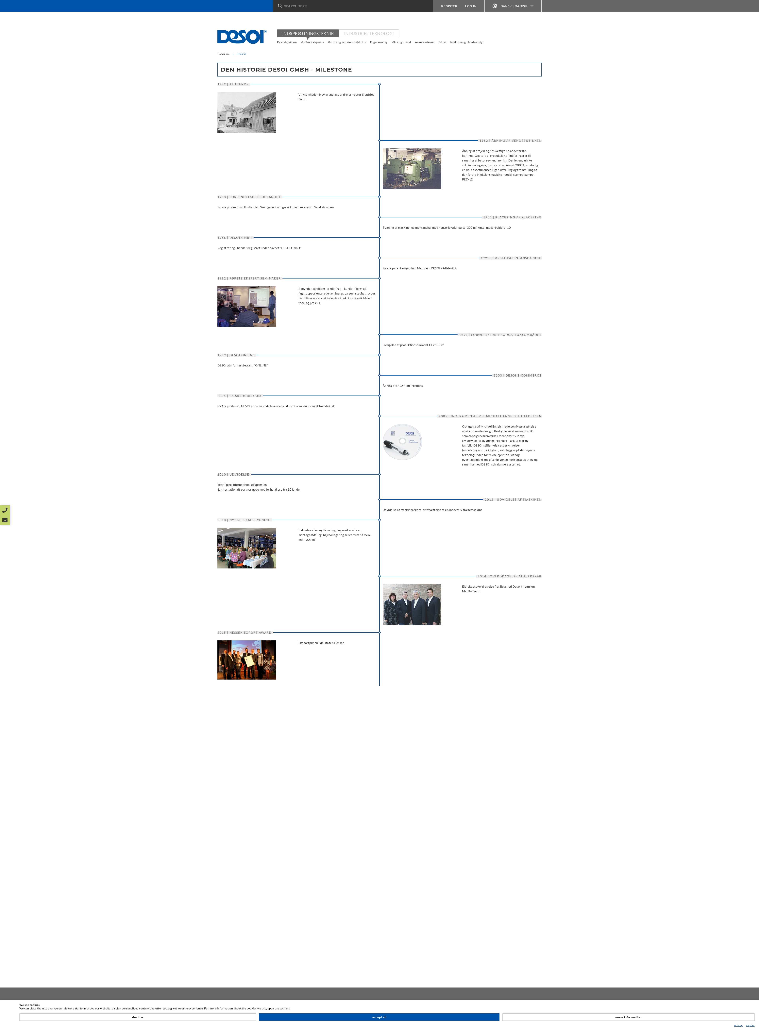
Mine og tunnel (401, 42)
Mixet (442, 42)
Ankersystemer (425, 42)
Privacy (738, 1025)
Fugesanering (378, 42)
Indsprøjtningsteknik (308, 33)
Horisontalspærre (312, 42)
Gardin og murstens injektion (347, 42)
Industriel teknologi (369, 33)
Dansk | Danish (513, 6)
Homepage (223, 53)
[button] (353, 6)
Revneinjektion (287, 42)
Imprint (750, 1025)
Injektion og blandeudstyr (467, 42)
